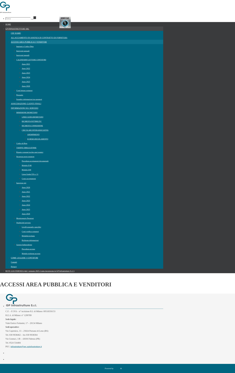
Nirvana (117, 368)
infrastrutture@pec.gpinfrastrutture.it (26, 346)
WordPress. (126, 368)
